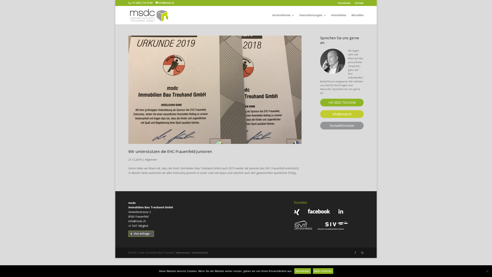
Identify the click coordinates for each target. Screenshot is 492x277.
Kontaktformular (342, 125)
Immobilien (338, 15)
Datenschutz (200, 252)
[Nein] (487, 271)
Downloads (344, 3)
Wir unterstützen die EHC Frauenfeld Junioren (170, 151)
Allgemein (151, 159)
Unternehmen (281, 15)
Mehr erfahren (323, 271)
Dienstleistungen (310, 15)
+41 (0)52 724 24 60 (142, 2)
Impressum (183, 252)
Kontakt (359, 3)
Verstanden (303, 271)
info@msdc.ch (342, 114)
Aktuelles (357, 15)
